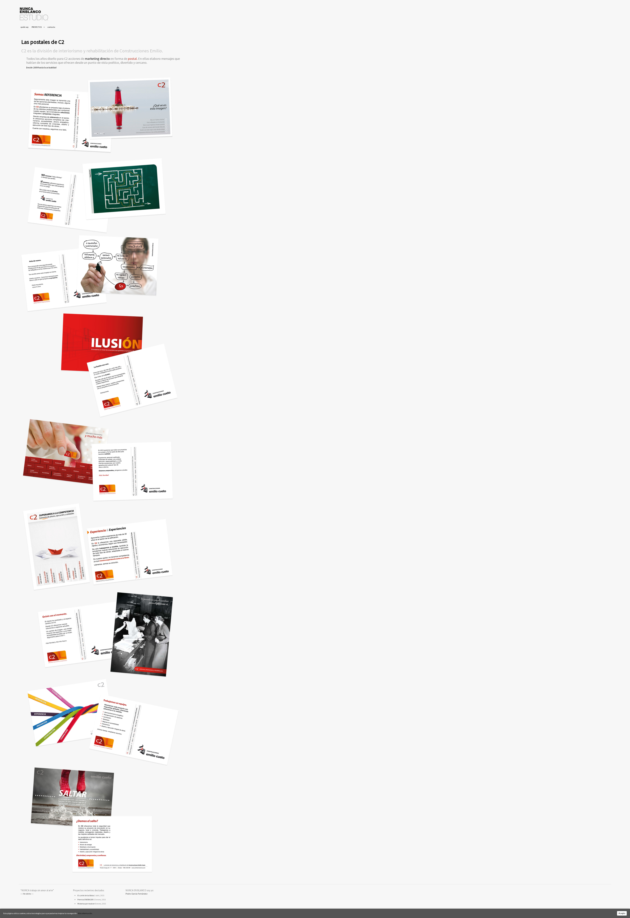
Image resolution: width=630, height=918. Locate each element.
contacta (51, 27)
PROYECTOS (37, 27)
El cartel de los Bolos (85, 895)
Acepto (622, 913)
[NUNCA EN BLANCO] (34, 21)
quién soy (25, 27)
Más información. (85, 913)
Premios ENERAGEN (85, 899)
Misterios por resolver (86, 903)
